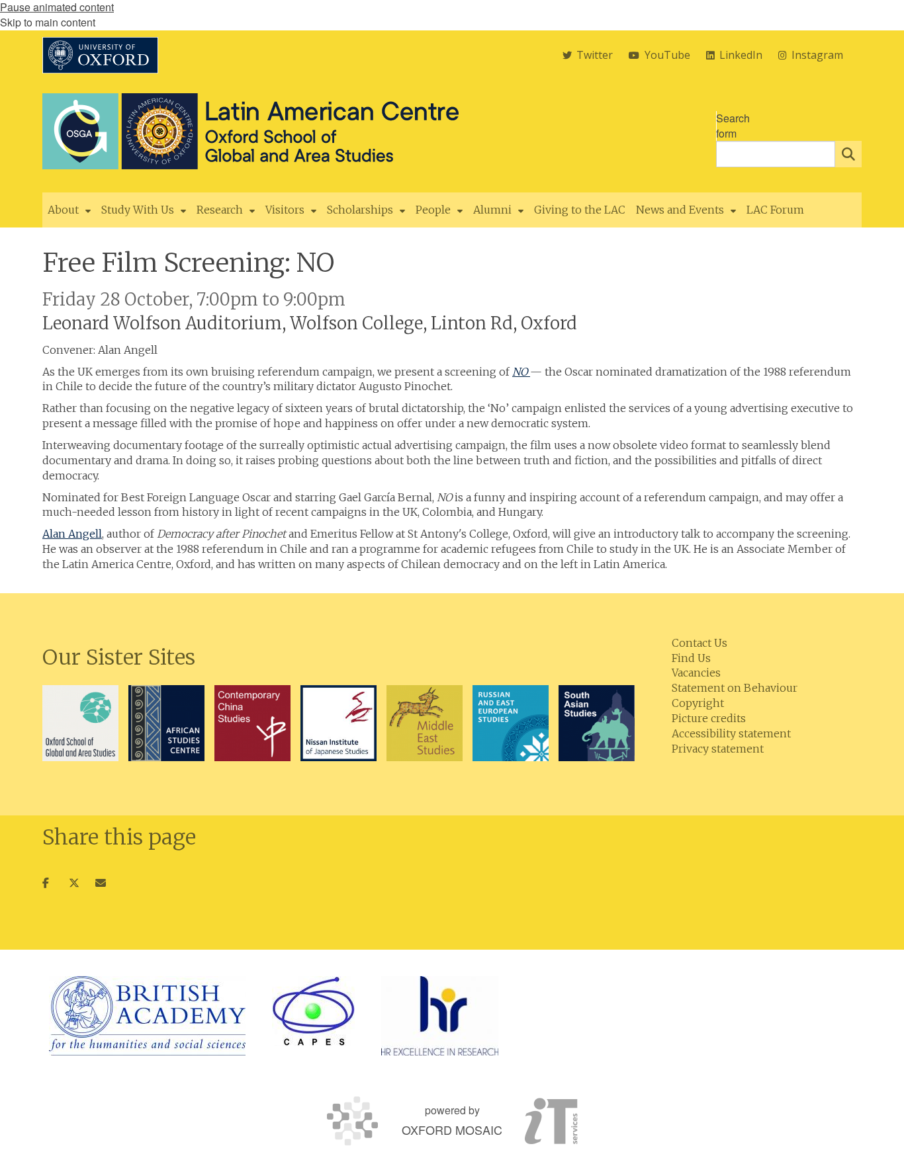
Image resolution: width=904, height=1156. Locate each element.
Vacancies (696, 672)
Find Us (691, 658)
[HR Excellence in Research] (439, 1015)
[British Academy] (147, 1015)
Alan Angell (72, 533)
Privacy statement (718, 748)
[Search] (848, 154)
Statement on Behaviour (734, 687)
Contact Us (699, 642)
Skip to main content (47, 22)
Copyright (698, 703)
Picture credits (709, 718)
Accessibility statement (731, 733)
